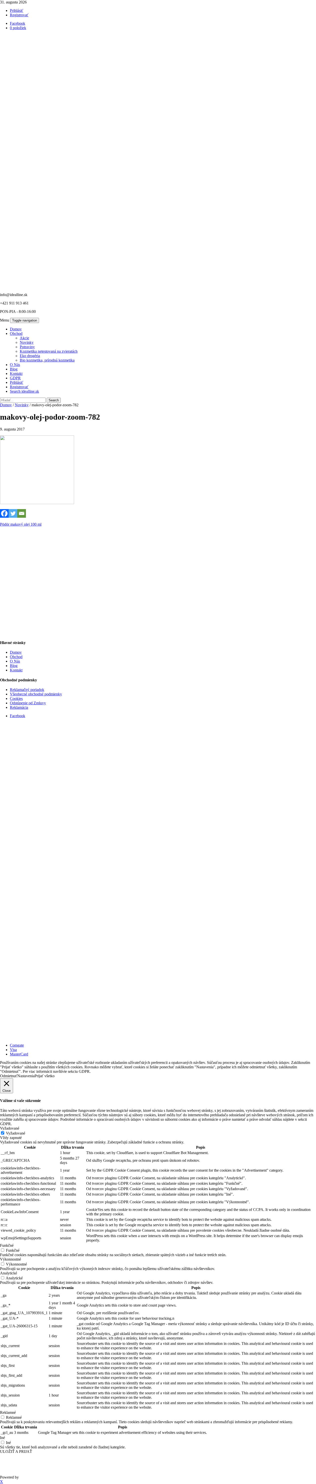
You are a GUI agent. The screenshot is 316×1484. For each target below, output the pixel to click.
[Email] (21, 513)
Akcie (24, 338)
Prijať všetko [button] (45, 1076)
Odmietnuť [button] (8, 1076)
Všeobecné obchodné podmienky (36, 694)
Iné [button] (2, 1438)
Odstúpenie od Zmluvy (28, 703)
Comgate (17, 1045)
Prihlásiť (16, 10)
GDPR (15, 378)
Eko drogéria (30, 356)
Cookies (16, 698)
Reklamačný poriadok (27, 690)
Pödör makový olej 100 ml (20, 524)
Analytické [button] (8, 1273)
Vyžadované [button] (9, 1128)
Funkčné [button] (7, 1245)
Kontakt (16, 373)
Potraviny (27, 347)
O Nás (15, 365)
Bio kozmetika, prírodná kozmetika (47, 360)
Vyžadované (15, 1133)
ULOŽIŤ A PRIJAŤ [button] (16, 1451)
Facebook (17, 716)
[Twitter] (13, 513)
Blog (14, 369)
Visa (13, 1050)
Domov (16, 329)
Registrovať (19, 15)
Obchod (16, 333)
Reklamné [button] (8, 1412)
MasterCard (19, 1054)
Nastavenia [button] (26, 1076)
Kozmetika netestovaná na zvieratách (49, 351)
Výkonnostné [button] (10, 1259)
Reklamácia (19, 707)
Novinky (27, 342)
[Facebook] (4, 513)
